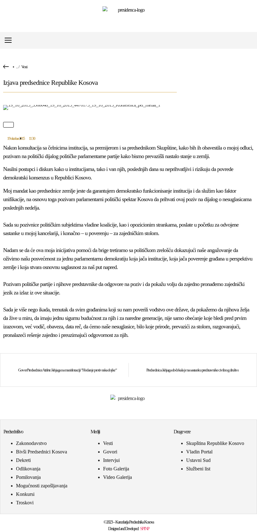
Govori (110, 451)
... (17, 66)
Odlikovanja (28, 468)
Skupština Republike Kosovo (215, 443)
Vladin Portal (199, 451)
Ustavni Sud (198, 460)
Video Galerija (117, 477)
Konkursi (25, 494)
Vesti (24, 66)
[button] (249, 40)
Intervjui (111, 460)
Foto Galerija (116, 468)
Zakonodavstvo (31, 443)
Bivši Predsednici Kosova (41, 451)
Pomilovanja (28, 477)
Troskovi (25, 502)
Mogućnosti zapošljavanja (41, 485)
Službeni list (198, 468)
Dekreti (23, 460)
